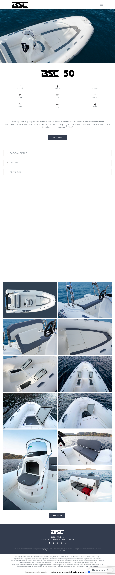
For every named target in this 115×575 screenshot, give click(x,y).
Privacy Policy (48, 556)
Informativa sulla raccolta (36, 572)
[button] (57, 153)
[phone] (65, 543)
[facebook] (49, 543)
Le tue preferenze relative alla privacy (67, 572)
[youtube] (53, 543)
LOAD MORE (57, 516)
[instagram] (57, 543)
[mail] (61, 543)
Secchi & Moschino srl (91, 567)
